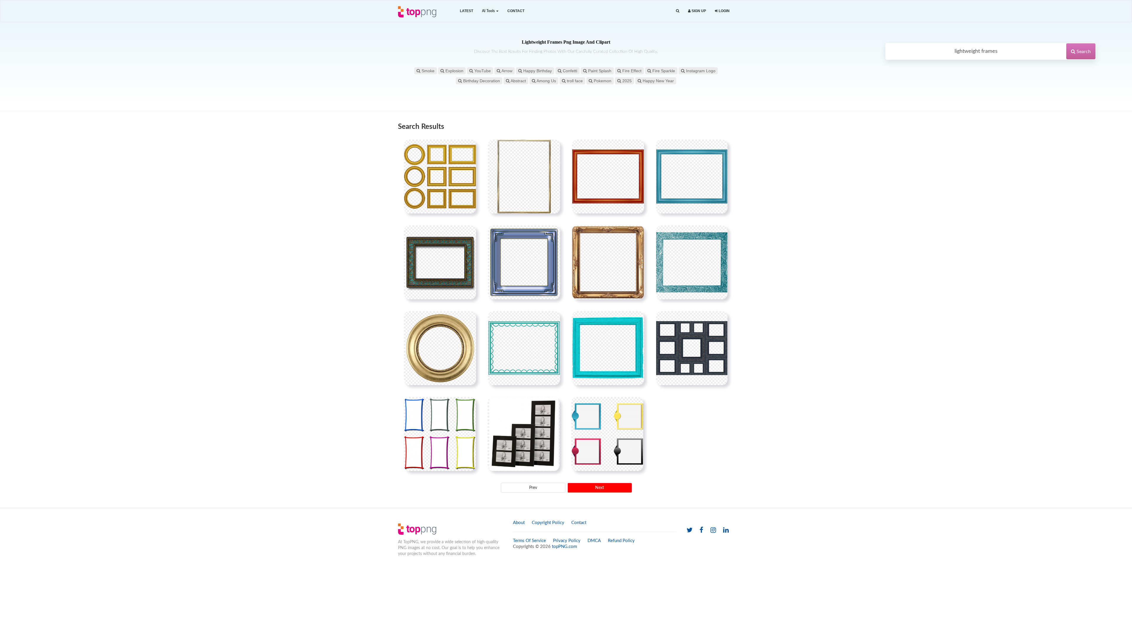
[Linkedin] (726, 530)
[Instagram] (713, 530)
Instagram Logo (700, 70)
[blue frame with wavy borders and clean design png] (524, 348)
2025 (626, 80)
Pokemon (602, 80)
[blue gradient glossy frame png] (692, 176)
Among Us (546, 80)
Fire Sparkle (663, 70)
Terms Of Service (529, 541)
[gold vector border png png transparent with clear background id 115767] (440, 176)
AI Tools (489, 11)
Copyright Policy (548, 523)
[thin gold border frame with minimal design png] (524, 176)
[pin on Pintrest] (468, 147)
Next (599, 488)
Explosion (453, 70)
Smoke (427, 70)
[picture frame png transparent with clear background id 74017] (692, 348)
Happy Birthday (537, 70)
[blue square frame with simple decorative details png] (524, 262)
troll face (574, 80)
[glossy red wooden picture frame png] (608, 176)
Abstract (518, 80)
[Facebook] (701, 530)
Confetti (569, 70)
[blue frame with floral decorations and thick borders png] (692, 262)
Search (1083, 51)
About (519, 523)
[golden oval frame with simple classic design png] (440, 348)
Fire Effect (631, 70)
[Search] (678, 11)
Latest (466, 11)
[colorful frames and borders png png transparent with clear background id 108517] (440, 434)
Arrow (506, 70)
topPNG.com (564, 546)
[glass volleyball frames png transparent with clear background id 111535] (524, 434)
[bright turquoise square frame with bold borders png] (608, 348)
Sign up (698, 11)
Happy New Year (657, 80)
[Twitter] (689, 530)
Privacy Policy (566, 541)
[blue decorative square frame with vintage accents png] (440, 262)
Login (724, 11)
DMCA (594, 541)
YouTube (482, 70)
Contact (515, 11)
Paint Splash (599, 70)
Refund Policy (621, 541)
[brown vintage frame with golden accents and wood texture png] (608, 262)
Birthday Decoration (481, 80)
